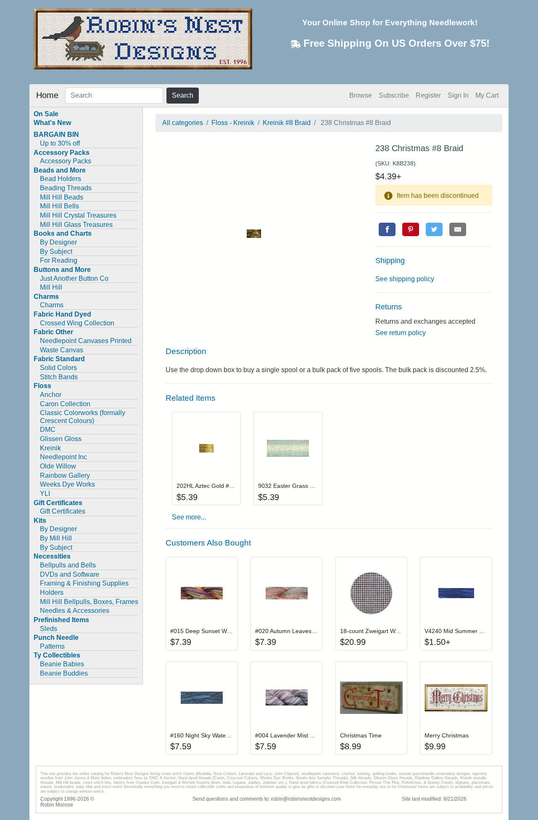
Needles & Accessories (74, 610)
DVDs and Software (69, 574)
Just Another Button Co (74, 278)
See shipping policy (404, 278)
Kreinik (50, 448)
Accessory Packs (65, 161)
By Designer (58, 242)
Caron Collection (65, 403)
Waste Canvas (61, 350)
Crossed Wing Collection (77, 323)
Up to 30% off (60, 143)
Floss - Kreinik (232, 122)
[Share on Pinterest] (410, 229)
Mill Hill (51, 287)
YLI (45, 493)
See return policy (400, 332)
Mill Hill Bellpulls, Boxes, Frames (89, 601)
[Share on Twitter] (434, 229)
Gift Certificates (62, 511)
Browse (360, 95)
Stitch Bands (59, 377)
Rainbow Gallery (65, 475)
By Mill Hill (56, 538)
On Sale (46, 113)
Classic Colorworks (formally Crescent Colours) (82, 416)
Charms (51, 305)
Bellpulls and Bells (68, 565)
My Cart (486, 95)
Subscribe (394, 95)
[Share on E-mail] (457, 229)
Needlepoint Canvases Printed (86, 340)
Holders (51, 592)
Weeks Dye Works (67, 484)
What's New (52, 122)
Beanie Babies (62, 664)
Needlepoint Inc (63, 457)
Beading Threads (66, 188)
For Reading (58, 260)
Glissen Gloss (61, 438)
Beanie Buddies (64, 673)
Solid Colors (58, 367)
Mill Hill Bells (59, 206)
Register (428, 95)
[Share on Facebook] (387, 229)
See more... (189, 517)
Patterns (52, 646)
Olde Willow (58, 466)
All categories (182, 122)
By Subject (56, 251)
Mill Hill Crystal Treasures (78, 215)
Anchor (50, 394)
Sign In (458, 95)
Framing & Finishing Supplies (84, 583)
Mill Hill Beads (61, 197)
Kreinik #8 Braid (287, 122)
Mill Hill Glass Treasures (76, 224)
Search (182, 95)
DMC (47, 429)
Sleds (48, 628)
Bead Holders (60, 178)
